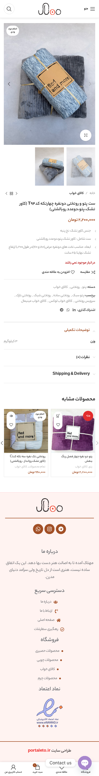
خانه (92, 193)
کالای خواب (76, 193)
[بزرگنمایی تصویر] (85, 135)
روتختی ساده (61, 295)
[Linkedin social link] (74, 310)
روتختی (75, 287)
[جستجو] (9, 9)
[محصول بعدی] (6, 193)
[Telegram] (61, 529)
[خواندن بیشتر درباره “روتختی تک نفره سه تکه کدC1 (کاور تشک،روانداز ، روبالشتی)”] (11, 416)
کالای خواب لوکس (60, 301)
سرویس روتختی (85, 301)
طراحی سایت (49, 751)
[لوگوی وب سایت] (49, 8)
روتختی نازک (23, 295)
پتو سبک (78, 295)
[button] (58, 416)
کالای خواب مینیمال (33, 301)
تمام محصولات (36, 467)
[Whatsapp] (38, 529)
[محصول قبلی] (16, 193)
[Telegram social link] (61, 310)
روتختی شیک (42, 295)
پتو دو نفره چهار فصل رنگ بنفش (76, 459)
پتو (84, 287)
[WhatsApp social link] (68, 310)
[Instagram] (49, 529)
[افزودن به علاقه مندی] (58, 424)
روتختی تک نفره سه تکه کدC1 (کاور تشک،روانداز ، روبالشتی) (27, 459)
